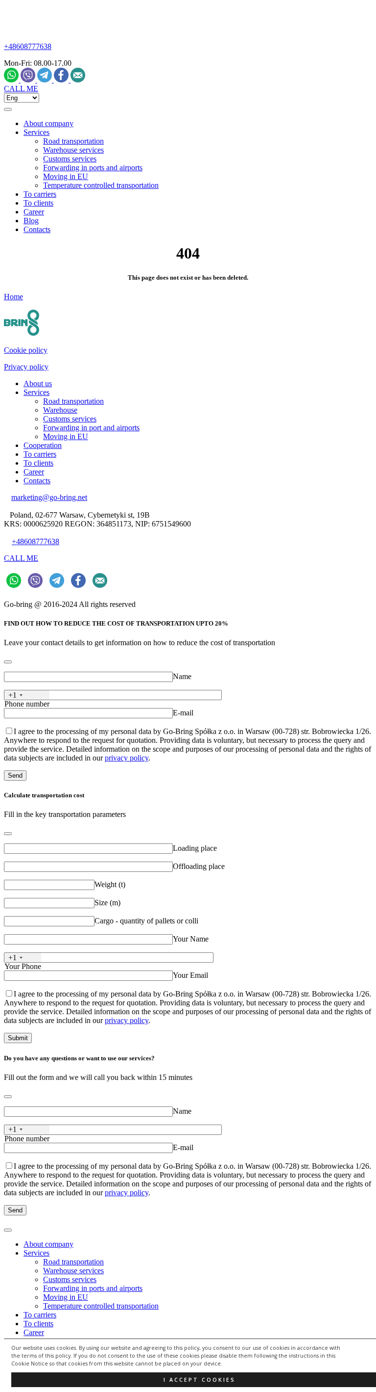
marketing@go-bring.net (49, 497)
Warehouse (60, 410)
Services (36, 132)
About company (48, 123)
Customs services (69, 159)
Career (34, 212)
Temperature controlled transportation (101, 185)
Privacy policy (26, 367)
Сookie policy (25, 350)
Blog (31, 220)
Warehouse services (73, 150)
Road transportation (73, 141)
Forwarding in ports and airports (92, 167)
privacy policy (126, 758)
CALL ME (21, 88)
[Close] (8, 661)
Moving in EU (65, 176)
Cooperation (43, 445)
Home (13, 296)
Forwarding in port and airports (91, 427)
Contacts (37, 229)
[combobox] (26, 695)
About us (38, 383)
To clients (38, 203)
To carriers (40, 194)
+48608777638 (27, 46)
